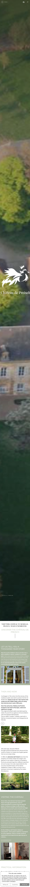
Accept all (24, 884)
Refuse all (5, 884)
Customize (15, 884)
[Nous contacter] (27, 2)
